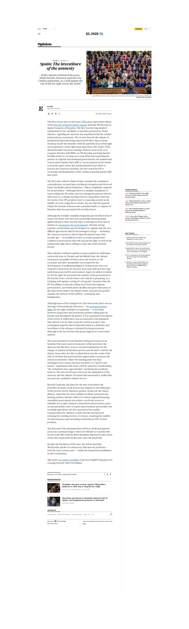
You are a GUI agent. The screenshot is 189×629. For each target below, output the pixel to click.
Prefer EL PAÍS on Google (104, 113)
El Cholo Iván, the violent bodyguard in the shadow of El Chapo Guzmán (138, 243)
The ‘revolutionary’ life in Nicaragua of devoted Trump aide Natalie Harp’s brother (138, 256)
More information (52, 523)
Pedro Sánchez (51, 514)
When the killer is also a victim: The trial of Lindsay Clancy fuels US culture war (138, 203)
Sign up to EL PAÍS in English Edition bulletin (63, 474)
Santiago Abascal (77, 514)
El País (50, 106)
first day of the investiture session (70, 125)
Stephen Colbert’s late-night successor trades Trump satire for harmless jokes (137, 195)
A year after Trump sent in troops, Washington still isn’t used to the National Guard (138, 218)
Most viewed (129, 233)
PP (89, 514)
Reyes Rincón (65, 503)
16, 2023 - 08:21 (53, 108)
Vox (93, 514)
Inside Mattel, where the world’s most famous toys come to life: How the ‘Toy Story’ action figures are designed (138, 249)
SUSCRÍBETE (138, 29)
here (84, 523)
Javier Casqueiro (75, 489)
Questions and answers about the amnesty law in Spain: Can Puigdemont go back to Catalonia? (84, 499)
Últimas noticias (131, 189)
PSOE (85, 514)
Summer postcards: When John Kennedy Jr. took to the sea (136, 238)
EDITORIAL (55, 60)
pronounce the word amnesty (73, 225)
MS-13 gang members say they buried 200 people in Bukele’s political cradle (137, 210)
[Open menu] (39, 33)
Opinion (45, 44)
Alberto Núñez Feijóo (64, 514)
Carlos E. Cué (66, 489)
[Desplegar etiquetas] (111, 514)
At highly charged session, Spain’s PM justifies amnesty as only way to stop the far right (84, 486)
